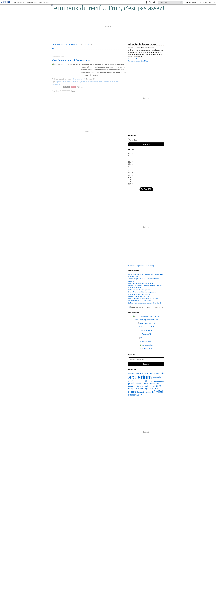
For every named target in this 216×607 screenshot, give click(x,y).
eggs (141, 386)
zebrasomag (133, 395)
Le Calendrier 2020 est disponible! (139, 290)
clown (153, 386)
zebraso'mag (159, 381)
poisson (149, 373)
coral (144, 381)
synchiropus (144, 389)
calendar (142, 395)
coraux (139, 373)
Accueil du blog (133, 59)
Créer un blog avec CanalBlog (138, 61)
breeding (139, 383)
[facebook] (146, 2)
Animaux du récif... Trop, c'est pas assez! (66, 45)
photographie (159, 373)
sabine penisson (154, 383)
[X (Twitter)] (150, 2)
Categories (87, 45)
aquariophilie (133, 386)
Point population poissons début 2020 (140, 283)
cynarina (148, 392)
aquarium (140, 377)
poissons (132, 392)
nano (145, 383)
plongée (131, 381)
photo (131, 383)
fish (156, 389)
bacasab (140, 392)
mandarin (131, 373)
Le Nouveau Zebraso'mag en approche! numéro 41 (144, 303)
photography (157, 377)
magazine (133, 388)
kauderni (147, 386)
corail (151, 388)
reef (158, 386)
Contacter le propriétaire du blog (141, 266)
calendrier (138, 381)
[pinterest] (153, 2)
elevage (150, 381)
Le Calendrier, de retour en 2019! (138, 296)
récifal (157, 392)
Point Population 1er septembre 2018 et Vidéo (143, 298)
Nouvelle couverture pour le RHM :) (139, 301)
